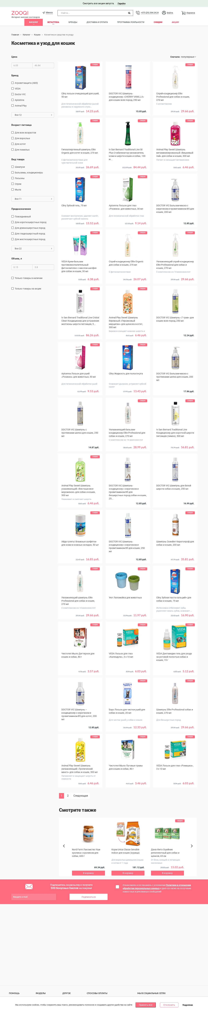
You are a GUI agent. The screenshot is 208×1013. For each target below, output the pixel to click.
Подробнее (187, 1005)
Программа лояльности (130, 22)
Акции (175, 22)
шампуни (20, 167)
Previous (65, 851)
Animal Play (21, 105)
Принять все (145, 1005)
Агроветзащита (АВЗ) (26, 83)
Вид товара (17, 159)
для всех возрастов (25, 132)
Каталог (33, 22)
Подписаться (89, 897)
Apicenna (19, 100)
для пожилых (22, 149)
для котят (20, 144)
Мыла (18, 189)
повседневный (23, 216)
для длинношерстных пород (30, 228)
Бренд (14, 75)
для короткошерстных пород (30, 222)
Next (192, 849)
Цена (14, 56)
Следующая (80, 795)
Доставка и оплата (97, 22)
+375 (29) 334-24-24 (149, 12)
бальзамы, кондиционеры (29, 172)
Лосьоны (20, 178)
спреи (18, 184)
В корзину (127, 396)
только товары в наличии (28, 278)
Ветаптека (53, 22)
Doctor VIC (20, 94)
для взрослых (22, 138)
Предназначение (21, 208)
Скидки (158, 22)
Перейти (121, 3)
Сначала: (175, 57)
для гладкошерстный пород (30, 233)
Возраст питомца (21, 125)
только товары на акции (28, 288)
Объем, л (16, 258)
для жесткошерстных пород (30, 239)
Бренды (73, 22)
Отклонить (169, 1005)
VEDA (17, 88)
